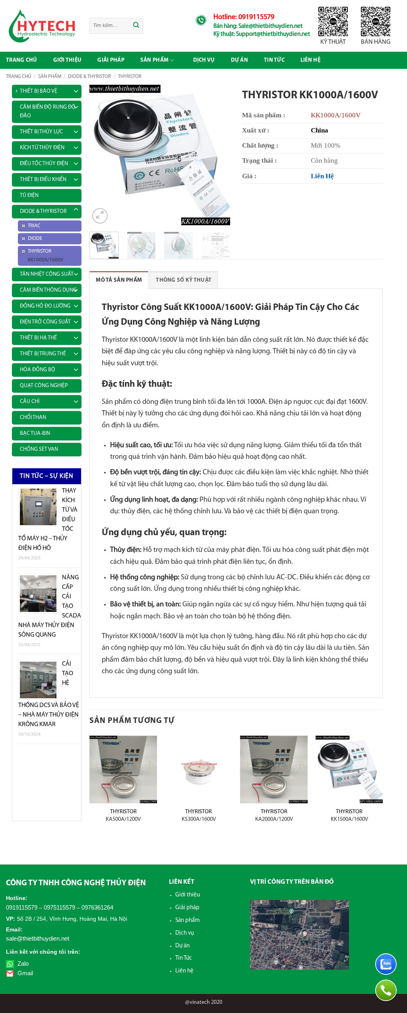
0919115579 (21, 907)
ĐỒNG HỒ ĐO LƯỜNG (45, 306)
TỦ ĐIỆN (29, 196)
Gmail (24, 973)
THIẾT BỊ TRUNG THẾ (43, 354)
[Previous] (102, 155)
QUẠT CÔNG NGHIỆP (44, 386)
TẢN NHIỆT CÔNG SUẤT (47, 274)
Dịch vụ (204, 60)
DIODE (35, 238)
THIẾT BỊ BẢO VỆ (38, 91)
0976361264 (97, 907)
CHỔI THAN (33, 418)
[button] (100, 216)
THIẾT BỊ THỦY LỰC (41, 132)
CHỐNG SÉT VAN (39, 449)
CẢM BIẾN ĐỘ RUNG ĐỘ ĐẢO (48, 111)
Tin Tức (183, 958)
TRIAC (34, 225)
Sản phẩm (154, 60)
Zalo (22, 963)
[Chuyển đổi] (76, 90)
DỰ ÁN (239, 60)
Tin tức (274, 60)
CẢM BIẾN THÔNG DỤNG (48, 290)
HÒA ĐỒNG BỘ (37, 370)
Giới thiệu (67, 60)
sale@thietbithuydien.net (37, 938)
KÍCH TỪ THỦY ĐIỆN (42, 148)
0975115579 (59, 907)
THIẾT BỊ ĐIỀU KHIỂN (43, 180)
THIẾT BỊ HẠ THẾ (38, 338)
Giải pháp (110, 60)
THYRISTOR (129, 76)
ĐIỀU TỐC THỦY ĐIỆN (44, 164)
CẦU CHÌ (29, 402)
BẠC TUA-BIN (35, 433)
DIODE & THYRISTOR (89, 76)
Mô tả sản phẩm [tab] (119, 280)
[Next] (217, 155)
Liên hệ (310, 60)
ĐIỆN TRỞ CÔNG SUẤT (45, 322)
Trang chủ (21, 60)
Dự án (182, 946)
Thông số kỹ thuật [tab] (183, 280)
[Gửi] (136, 25)
